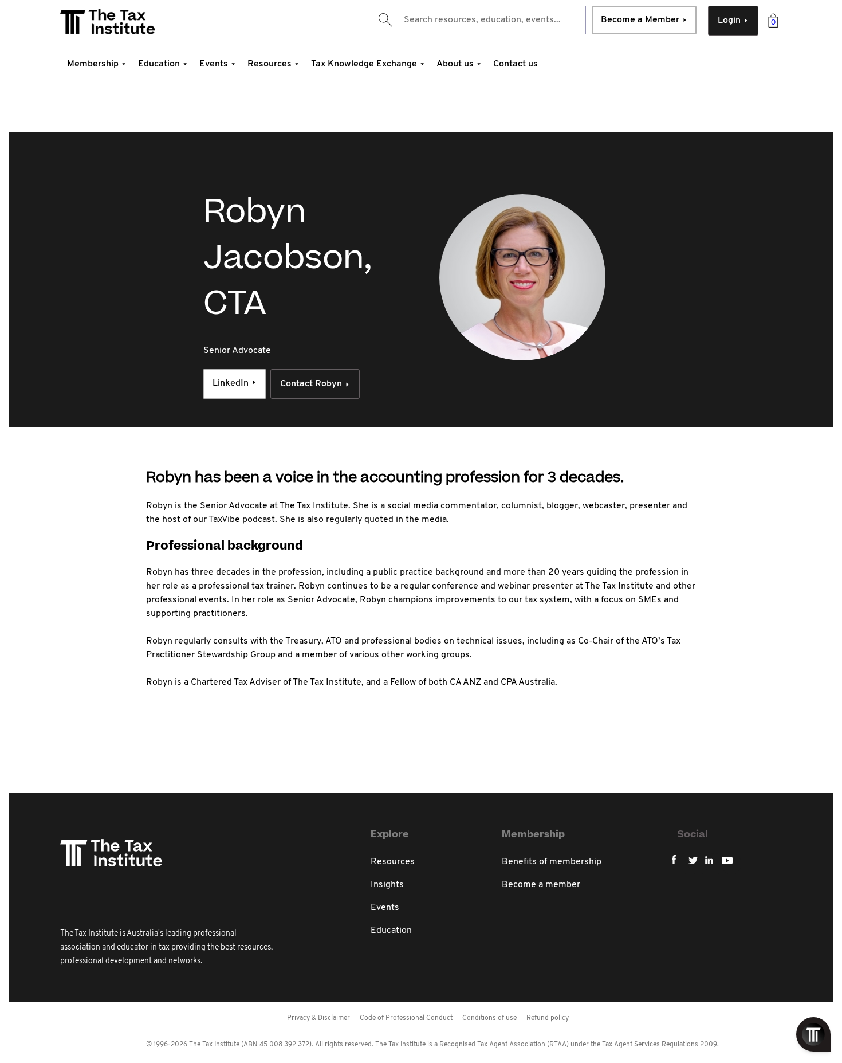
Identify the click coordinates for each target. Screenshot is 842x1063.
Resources (269, 64)
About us (455, 64)
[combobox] (478, 20)
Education (159, 64)
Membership (93, 64)
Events (213, 64)
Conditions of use (489, 1018)
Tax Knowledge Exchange (364, 64)
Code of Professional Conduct (406, 1018)
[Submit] (384, 20)
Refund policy (547, 1018)
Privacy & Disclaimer (318, 1018)
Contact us (515, 64)
